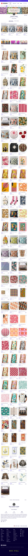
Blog (1, 534)
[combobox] (10, 3)
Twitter (23, 533)
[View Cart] (26, 3)
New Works (2, 533)
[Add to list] (7, 25)
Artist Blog (8, 539)
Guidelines (14, 534)
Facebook (23, 532)
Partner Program (8, 534)
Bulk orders (2, 540)
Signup (2, 539)
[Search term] (10, 3)
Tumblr (22, 534)
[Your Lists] (24, 3)
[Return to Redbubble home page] (4, 3)
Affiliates (8, 535)
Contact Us (15, 538)
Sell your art (8, 536)
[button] (5, 42)
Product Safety (15, 535)
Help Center (15, 533)
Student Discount (2, 536)
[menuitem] (2, 6)
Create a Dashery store (8, 541)
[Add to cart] (25, 75)
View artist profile (14, 18)
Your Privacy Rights (15, 540)
